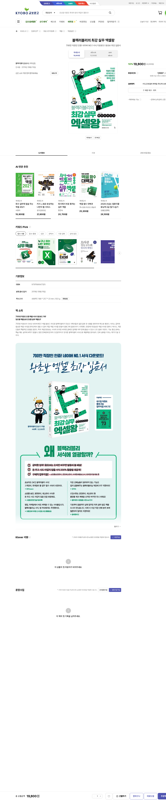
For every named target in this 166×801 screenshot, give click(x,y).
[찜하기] (109, 796)
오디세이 (43, 22)
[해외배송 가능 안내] (140, 100)
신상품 (92, 22)
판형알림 (65, 299)
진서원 (18, 67)
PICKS (101, 22)
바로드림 (150, 796)
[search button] (110, 12)
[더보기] (118, 21)
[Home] (17, 31)
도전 (42, 234)
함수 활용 (32, 234)
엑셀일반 (71, 31)
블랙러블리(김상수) (22, 63)
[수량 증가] (100, 796)
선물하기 (122, 796)
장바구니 (136, 796)
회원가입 (131, 3)
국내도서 (23, 31)
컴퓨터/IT (34, 31)
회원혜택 (144, 3)
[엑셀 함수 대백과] (88, 192)
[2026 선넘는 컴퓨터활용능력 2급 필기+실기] (110, 193)
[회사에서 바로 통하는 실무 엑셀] (67, 193)
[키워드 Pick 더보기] (119, 253)
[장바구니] (160, 12)
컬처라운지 (111, 22)
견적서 (51, 234)
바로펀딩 (83, 22)
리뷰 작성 (117, 537)
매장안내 (161, 3)
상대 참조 (73, 234)
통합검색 (49, 13)
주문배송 (154, 3)
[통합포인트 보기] (137, 73)
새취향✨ (72, 22)
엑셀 (61, 31)
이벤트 (62, 22)
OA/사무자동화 (48, 31)
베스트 (53, 22)
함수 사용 (21, 234)
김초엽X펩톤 (30, 22)
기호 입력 (61, 234)
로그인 (138, 3)
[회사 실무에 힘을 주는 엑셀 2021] (25, 193)
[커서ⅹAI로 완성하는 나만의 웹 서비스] (46, 193)
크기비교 (97, 138)
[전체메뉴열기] (18, 21)
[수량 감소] (94, 796)
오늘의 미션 (144, 22)
